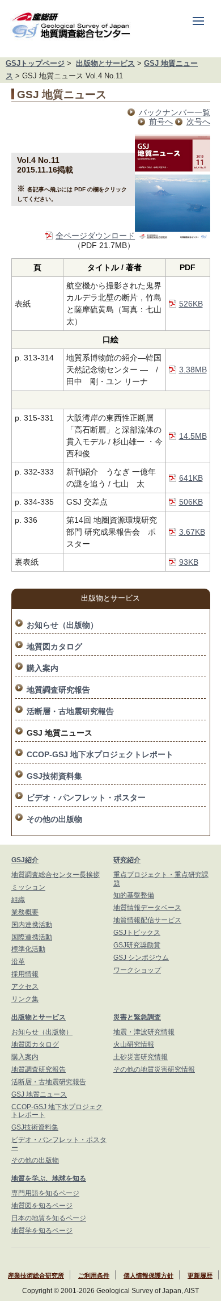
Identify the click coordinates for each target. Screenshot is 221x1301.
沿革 (18, 962)
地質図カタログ (54, 646)
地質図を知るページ (42, 1206)
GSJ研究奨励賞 (136, 945)
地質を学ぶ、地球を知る (48, 1178)
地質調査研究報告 (58, 689)
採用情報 (25, 974)
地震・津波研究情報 (144, 1032)
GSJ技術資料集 (54, 775)
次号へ (198, 121)
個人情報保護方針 (148, 1275)
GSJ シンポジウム (141, 958)
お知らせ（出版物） (62, 624)
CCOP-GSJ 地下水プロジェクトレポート (100, 754)
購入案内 (42, 668)
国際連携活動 (31, 937)
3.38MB (193, 369)
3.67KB (192, 531)
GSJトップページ (35, 64)
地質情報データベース (147, 908)
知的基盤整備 (133, 895)
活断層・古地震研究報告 (70, 711)
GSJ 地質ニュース (39, 1094)
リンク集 (25, 999)
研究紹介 (127, 860)
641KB (191, 477)
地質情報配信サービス (147, 920)
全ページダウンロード (95, 235)
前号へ (161, 121)
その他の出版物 (54, 819)
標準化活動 (28, 949)
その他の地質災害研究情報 (154, 1069)
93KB (188, 561)
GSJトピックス (136, 933)
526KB (191, 303)
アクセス (25, 987)
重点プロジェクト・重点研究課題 (161, 879)
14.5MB (193, 435)
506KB (191, 501)
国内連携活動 (31, 925)
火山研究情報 (133, 1044)
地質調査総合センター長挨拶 (55, 875)
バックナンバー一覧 (174, 112)
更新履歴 (200, 1275)
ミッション (28, 887)
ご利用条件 (93, 1275)
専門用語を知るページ (45, 1193)
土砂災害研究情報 (140, 1057)
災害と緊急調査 (137, 1017)
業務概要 (25, 912)
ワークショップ (137, 970)
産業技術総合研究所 (36, 1275)
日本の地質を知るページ (48, 1218)
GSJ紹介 (25, 860)
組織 (18, 900)
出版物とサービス (105, 64)
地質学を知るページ (42, 1231)
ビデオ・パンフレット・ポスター (86, 797)
